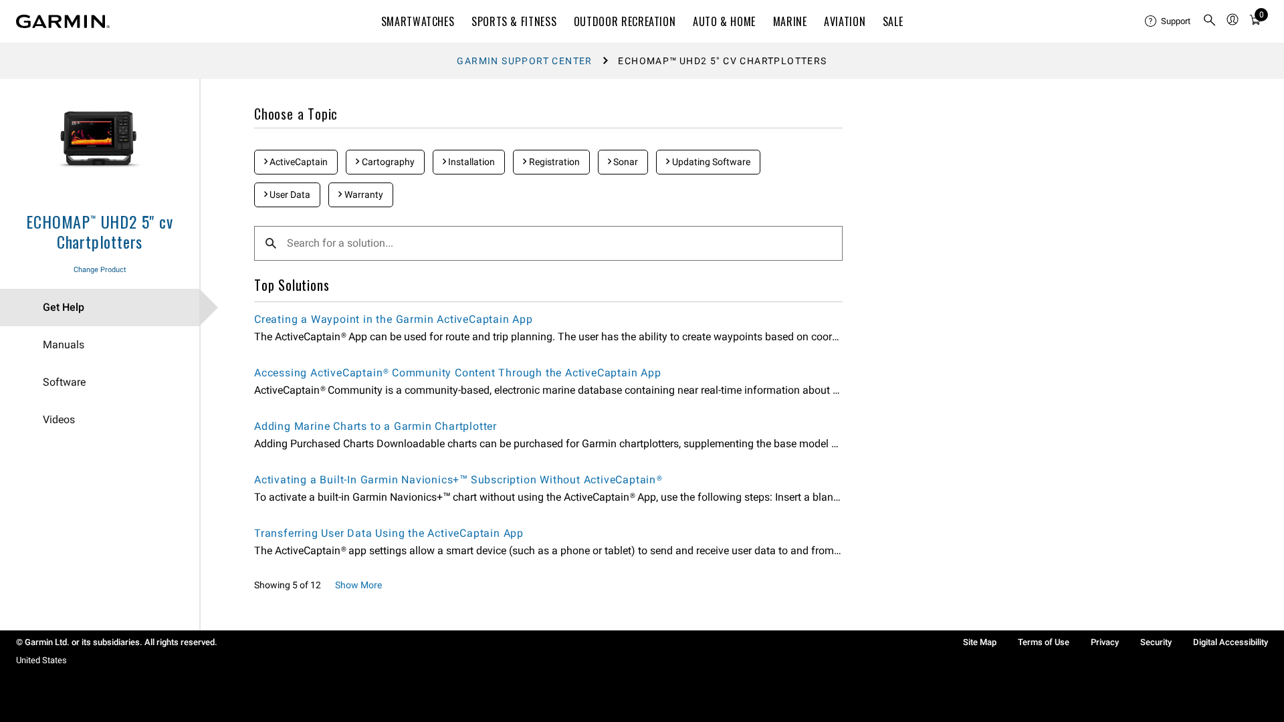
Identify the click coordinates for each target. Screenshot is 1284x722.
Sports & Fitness (513, 21)
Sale (893, 21)
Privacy (1105, 642)
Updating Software (710, 161)
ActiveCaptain (298, 161)
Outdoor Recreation (625, 21)
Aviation (844, 21)
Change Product (100, 269)
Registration (553, 161)
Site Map (979, 642)
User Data (289, 194)
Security (1156, 642)
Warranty (362, 194)
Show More (358, 585)
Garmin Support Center (524, 60)
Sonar (624, 161)
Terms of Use (1043, 642)
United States (41, 660)
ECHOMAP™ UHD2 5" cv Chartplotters (99, 231)
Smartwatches (418, 21)
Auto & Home (724, 21)
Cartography (387, 161)
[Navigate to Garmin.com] (63, 21)
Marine (790, 21)
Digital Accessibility (1230, 642)
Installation (470, 161)
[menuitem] (1168, 21)
